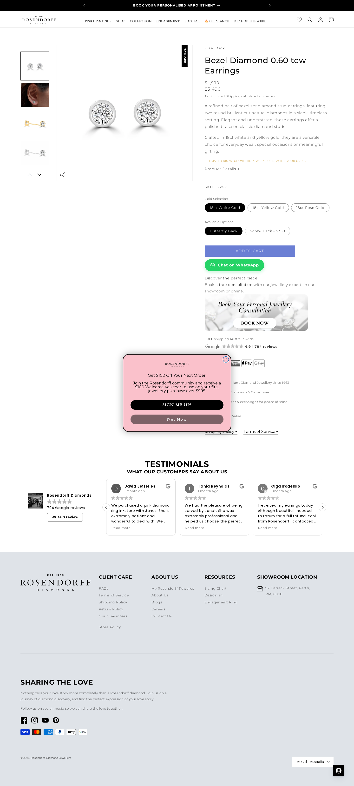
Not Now (177, 419)
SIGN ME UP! (177, 405)
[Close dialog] (226, 359)
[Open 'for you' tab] (338, 770)
